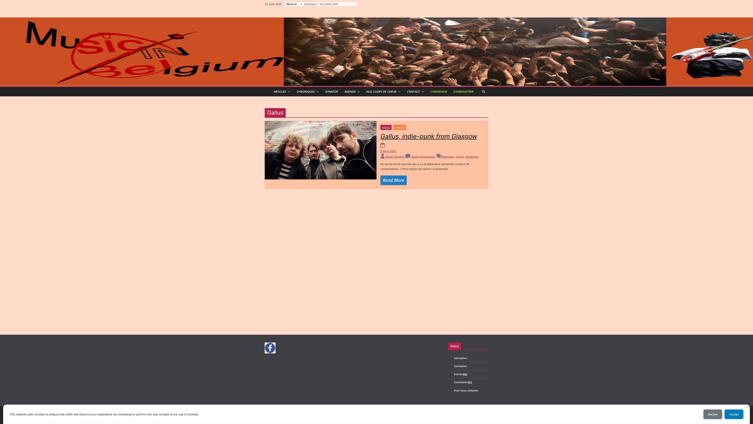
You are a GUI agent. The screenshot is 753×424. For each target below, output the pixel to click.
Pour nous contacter (466, 390)
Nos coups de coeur (381, 91)
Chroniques (306, 91)
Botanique (448, 157)
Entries (460, 374)
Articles (280, 91)
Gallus (460, 157)
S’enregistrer (463, 91)
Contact (413, 91)
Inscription (460, 358)
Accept (734, 414)
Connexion (438, 91)
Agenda (350, 91)
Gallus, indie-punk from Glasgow (428, 136)
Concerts (399, 127)
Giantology (471, 157)
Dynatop (331, 91)
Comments (463, 382)
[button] (288, 91)
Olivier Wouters (395, 157)
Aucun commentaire (423, 157)
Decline (713, 414)
